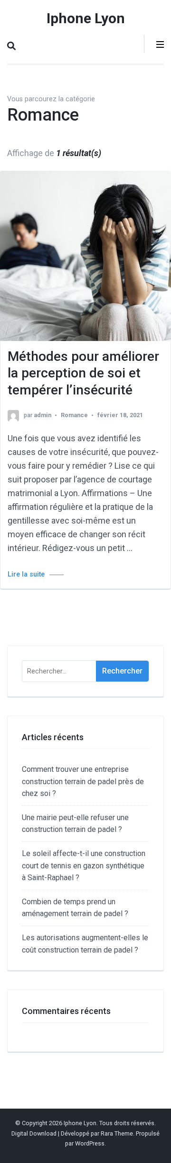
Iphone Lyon (86, 18)
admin (42, 415)
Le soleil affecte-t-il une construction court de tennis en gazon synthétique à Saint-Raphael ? (83, 865)
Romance (74, 415)
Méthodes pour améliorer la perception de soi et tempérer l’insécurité (83, 373)
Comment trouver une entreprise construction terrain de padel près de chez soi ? (83, 781)
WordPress (89, 1143)
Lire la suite (26, 574)
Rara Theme (117, 1133)
